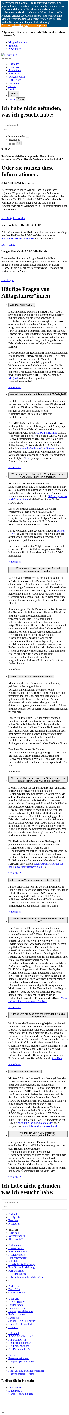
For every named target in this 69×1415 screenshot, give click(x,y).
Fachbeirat (14, 1317)
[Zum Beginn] (2, 1412)
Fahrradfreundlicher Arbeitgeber (26, 1276)
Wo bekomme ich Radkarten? (25, 1071)
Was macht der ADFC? (21, 305)
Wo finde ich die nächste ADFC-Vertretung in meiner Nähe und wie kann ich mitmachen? (38, 475)
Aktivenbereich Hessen (21, 1373)
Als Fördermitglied (19, 1345)
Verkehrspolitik (16, 76)
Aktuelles (13, 63)
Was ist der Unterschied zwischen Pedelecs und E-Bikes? (38, 920)
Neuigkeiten (15, 1217)
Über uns (13, 67)
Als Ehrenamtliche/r (19, 1342)
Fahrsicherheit (16, 1270)
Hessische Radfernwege (21, 1264)
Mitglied (13, 378)
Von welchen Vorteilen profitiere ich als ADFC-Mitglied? (38, 394)
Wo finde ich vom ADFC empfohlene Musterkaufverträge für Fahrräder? (38, 1134)
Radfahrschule (16, 1254)
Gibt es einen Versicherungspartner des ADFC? (34, 880)
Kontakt (13, 1327)
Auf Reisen (14, 79)
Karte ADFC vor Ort (20, 1324)
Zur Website (8, 244)
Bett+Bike (14, 1289)
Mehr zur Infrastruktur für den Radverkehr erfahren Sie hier (35, 865)
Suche (12, 99)
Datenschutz (15, 1390)
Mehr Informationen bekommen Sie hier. (37, 1000)
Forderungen (15, 1304)
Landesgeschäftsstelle (20, 1311)
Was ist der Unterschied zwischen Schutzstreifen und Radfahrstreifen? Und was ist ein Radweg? (38, 779)
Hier (27, 458)
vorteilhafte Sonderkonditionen (37, 448)
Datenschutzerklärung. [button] (37, 22)
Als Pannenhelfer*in (19, 1349)
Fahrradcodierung (18, 1251)
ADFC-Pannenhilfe (46, 432)
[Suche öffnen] (6, 58)
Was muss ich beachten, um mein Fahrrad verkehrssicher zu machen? (38, 569)
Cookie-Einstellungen (20, 1393)
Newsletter (14, 48)
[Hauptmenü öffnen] (9, 58)
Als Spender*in (17, 1339)
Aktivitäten (14, 70)
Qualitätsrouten (16, 1292)
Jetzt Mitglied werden (13, 218)
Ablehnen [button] (6, 25)
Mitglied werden (17, 42)
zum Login (7, 280)
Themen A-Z (15, 1239)
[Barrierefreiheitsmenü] (2, 58)
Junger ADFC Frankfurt (21, 1320)
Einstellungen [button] (20, 25)
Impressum (14, 1387)
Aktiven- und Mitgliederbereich (26, 1370)
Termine (13, 1220)
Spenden (13, 45)
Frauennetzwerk (17, 1257)
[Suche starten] (5, 129)
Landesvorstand (17, 1308)
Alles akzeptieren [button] (37, 25)
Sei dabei (13, 83)
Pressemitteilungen (18, 1358)
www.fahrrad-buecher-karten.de (40, 1126)
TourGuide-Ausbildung (21, 1267)
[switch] (27, 137)
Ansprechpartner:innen (21, 1361)
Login (11, 89)
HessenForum (16, 1248)
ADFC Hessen (16, 1301)
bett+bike (13, 1261)
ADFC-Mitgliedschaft (20, 1336)
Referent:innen (16, 1314)
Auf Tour (57, 1058)
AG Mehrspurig (17, 1273)
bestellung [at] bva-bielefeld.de (35, 1122)
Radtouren (14, 1223)
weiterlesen (14, 387)
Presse (12, 86)
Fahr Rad (13, 73)
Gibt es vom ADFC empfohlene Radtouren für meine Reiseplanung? (38, 1015)
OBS (11, 1280)
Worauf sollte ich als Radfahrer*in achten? (31, 676)
